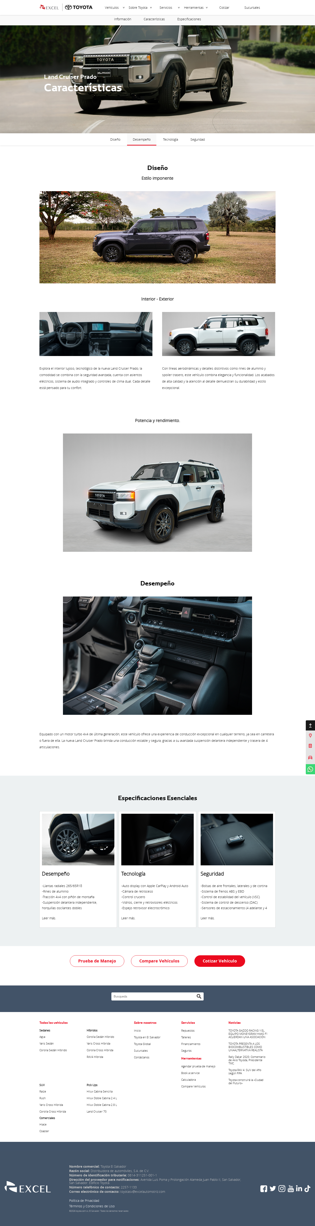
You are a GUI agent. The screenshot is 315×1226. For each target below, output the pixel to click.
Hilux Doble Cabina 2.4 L (102, 1098)
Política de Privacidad (84, 1200)
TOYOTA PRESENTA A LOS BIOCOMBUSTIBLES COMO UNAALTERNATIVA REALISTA (246, 1047)
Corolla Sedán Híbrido (53, 1050)
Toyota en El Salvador (147, 1037)
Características (154, 19)
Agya (42, 1037)
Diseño (115, 139)
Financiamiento (190, 1044)
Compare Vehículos (159, 961)
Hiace (43, 1124)
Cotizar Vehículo (220, 961)
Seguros (186, 1050)
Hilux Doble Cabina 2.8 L (102, 1105)
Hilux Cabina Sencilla (100, 1091)
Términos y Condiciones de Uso (92, 1206)
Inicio (137, 1030)
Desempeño (142, 139)
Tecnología (170, 139)
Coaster (44, 1131)
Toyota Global (142, 1044)
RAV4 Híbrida (95, 1057)
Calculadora (188, 1079)
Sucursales (252, 7)
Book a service (190, 1073)
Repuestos (188, 1030)
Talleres (186, 1037)
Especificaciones (189, 19)
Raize (42, 1091)
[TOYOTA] (78, 7)
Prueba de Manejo (97, 961)
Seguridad (197, 139)
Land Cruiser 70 (97, 1111)
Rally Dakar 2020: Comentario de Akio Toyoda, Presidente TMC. (247, 1060)
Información (122, 19)
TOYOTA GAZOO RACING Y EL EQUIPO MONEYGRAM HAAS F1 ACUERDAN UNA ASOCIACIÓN (248, 1034)
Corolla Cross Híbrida (100, 1050)
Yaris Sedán (46, 1043)
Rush (42, 1098)
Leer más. (49, 918)
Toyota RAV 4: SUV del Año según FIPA (245, 1071)
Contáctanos (141, 1057)
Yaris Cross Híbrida (98, 1043)
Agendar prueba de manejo (198, 1066)
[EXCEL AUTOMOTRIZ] (52, 7)
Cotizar (224, 7)
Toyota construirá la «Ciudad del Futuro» (246, 1081)
